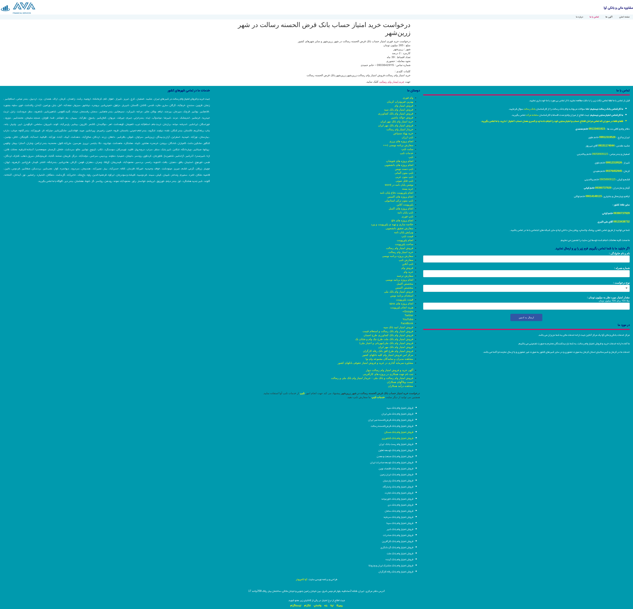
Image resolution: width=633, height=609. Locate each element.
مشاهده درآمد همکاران (400, 386)
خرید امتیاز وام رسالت (391, 81)
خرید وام (408, 271)
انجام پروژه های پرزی (401, 141)
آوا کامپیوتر (301, 579)
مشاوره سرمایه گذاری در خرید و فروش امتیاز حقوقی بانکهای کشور (375, 362)
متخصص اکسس (404, 287)
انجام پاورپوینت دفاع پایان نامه (396, 192)
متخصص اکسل (405, 283)
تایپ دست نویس (404, 169)
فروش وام (407, 267)
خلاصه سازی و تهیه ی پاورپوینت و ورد (392, 224)
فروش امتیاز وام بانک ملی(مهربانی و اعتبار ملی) (386, 343)
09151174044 (606, 145)
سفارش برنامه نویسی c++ (398, 145)
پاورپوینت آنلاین (405, 204)
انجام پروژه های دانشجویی (398, 165)
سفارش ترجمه (405, 275)
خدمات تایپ (406, 153)
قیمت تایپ (407, 236)
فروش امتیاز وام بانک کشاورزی (395, 113)
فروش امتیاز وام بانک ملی (398, 291)
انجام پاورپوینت (405, 240)
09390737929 (603, 187)
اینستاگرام (295, 605)
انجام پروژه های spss (401, 303)
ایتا (331, 605)
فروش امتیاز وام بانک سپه (398, 109)
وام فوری (408, 97)
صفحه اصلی (624, 17)
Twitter (409, 315)
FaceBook (407, 323)
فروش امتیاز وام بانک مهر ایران (395, 125)
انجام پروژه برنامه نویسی (399, 279)
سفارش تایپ (406, 260)
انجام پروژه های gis (402, 220)
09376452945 (614, 171)
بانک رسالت (530, 108)
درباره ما (579, 17)
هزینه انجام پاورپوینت (401, 307)
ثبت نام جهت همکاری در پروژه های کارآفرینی (388, 374)
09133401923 (597, 128)
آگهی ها (609, 17)
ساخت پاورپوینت (404, 244)
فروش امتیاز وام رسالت (399, 248)
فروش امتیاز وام (404, 105)
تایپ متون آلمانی (404, 172)
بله (325, 605)
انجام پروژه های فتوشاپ (399, 161)
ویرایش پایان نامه (403, 232)
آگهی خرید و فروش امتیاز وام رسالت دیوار (389, 370)
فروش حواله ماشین (402, 117)
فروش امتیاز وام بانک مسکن (398, 432)
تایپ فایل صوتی (404, 180)
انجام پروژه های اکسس (400, 196)
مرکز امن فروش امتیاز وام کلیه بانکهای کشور (387, 355)
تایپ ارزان (407, 137)
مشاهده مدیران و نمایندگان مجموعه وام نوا (389, 358)
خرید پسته (407, 188)
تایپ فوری (407, 216)
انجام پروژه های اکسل (401, 208)
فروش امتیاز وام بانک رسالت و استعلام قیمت (387, 331)
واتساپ (317, 605)
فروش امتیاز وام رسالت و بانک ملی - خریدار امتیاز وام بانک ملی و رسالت (372, 378)
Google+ (407, 311)
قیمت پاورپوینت (404, 299)
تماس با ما (594, 17)
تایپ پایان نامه (405, 212)
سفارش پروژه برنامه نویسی (397, 256)
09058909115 (600, 154)
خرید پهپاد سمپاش (403, 133)
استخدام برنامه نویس (401, 295)
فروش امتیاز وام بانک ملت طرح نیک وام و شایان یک (384, 339)
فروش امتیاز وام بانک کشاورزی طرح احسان (388, 335)
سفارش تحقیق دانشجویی (399, 228)
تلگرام (307, 605)
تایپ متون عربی (404, 176)
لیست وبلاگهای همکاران (400, 382)
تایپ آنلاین (407, 263)
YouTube (408, 319)
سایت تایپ (407, 149)
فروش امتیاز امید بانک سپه (398, 327)
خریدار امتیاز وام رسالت (399, 129)
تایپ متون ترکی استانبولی (399, 200)
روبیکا (339, 605)
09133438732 (621, 221)
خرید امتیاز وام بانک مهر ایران (396, 121)
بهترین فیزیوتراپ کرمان (400, 101)
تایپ (410, 157)
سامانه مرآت (532, 115)
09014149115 (594, 196)
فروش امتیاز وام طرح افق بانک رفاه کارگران (388, 351)
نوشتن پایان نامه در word (399, 184)
